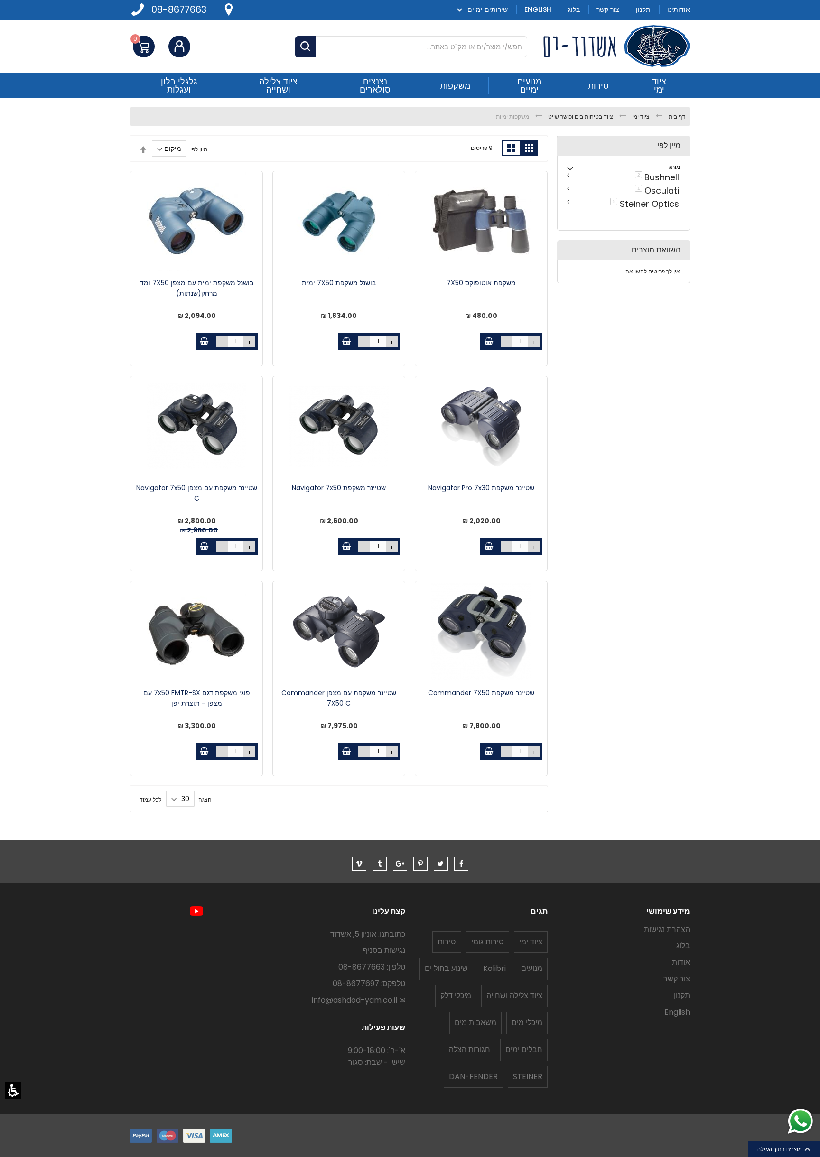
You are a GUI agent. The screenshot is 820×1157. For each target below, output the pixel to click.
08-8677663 (178, 9)
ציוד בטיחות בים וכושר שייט (580, 116)
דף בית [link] (676, 116)
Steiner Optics (643, 203)
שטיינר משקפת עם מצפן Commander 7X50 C (338, 698)
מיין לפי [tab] (668, 145)
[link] (228, 9)
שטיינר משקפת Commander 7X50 (481, 693)
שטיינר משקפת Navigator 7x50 (339, 488)
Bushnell (655, 176)
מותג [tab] (674, 167)
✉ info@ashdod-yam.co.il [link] (358, 1000)
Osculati (655, 190)
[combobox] (411, 46)
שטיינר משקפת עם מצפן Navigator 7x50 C (196, 493)
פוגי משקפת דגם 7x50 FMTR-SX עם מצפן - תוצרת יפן (196, 698)
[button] (13, 1090)
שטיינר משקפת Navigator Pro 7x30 (481, 488)
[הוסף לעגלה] (488, 341)
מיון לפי (198, 149)
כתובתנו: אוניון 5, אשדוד (367, 934)
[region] (410, 116)
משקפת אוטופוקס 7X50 (481, 283)
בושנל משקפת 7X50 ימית (339, 283)
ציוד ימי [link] (640, 116)
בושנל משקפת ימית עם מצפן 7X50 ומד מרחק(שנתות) (196, 288)
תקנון (682, 995)
